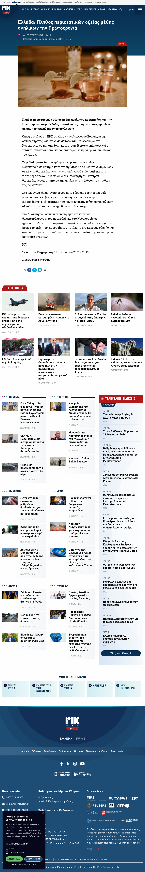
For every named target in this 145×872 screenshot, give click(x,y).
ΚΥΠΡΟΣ (106, 428)
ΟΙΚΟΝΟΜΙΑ (14, 491)
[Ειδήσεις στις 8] (15, 688)
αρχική (6, 2)
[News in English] (128, 688)
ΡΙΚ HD (42, 824)
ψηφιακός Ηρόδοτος (72, 2)
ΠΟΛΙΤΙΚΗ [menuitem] (57, 9)
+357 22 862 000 (14, 798)
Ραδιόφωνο (65, 751)
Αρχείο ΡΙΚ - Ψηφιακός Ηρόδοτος (55, 801)
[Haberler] (100, 688)
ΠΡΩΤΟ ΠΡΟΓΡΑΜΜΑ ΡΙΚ (51, 832)
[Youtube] (82, 764)
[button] (7, 844)
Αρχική (25, 751)
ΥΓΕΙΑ (60, 491)
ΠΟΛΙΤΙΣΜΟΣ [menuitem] (90, 9)
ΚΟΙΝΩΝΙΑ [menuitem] (45, 9)
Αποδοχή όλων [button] (14, 859)
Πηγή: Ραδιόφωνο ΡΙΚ (36, 259)
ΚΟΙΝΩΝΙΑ (14, 397)
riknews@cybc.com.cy (17, 804)
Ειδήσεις (36, 751)
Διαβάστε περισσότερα (27, 839)
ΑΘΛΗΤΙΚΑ (62, 586)
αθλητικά (55, 2)
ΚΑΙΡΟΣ (106, 411)
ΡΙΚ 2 (41, 820)
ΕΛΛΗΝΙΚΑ (66, 738)
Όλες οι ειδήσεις (120, 653)
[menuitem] (121, 10)
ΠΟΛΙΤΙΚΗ (62, 397)
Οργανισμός (117, 751)
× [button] (43, 813)
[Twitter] (68, 764)
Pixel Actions (104, 867)
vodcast (89, 2)
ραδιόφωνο (42, 2)
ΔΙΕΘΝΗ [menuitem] (102, 9)
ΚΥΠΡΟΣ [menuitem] (35, 9)
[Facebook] (62, 764)
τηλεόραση (28, 2)
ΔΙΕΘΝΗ (121, 44)
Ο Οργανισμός (45, 798)
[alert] (24, 840)
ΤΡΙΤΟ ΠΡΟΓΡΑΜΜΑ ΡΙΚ (51, 839)
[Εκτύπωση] (44, 269)
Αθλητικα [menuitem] (112, 9)
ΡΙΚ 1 (41, 816)
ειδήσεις (16, 2)
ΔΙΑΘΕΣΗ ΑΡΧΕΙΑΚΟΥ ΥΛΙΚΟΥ (66, 859)
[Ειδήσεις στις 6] (71, 688)
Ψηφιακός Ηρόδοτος (97, 751)
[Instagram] (75, 764)
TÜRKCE (80, 738)
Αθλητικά (78, 751)
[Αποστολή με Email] (40, 270)
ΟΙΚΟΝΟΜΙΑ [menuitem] (69, 9)
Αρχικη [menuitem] (25, 9)
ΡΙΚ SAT (42, 828)
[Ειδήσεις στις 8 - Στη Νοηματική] (43, 688)
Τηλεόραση (50, 751)
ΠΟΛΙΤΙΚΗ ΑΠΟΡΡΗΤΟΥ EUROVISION (93, 859)
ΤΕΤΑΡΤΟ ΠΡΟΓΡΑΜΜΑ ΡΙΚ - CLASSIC (58, 843)
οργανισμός (101, 2)
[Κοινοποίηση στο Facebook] (29, 270)
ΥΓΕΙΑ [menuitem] (79, 9)
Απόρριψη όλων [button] (33, 859)
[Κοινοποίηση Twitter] (34, 270)
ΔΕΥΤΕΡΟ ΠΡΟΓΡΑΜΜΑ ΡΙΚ (53, 836)
